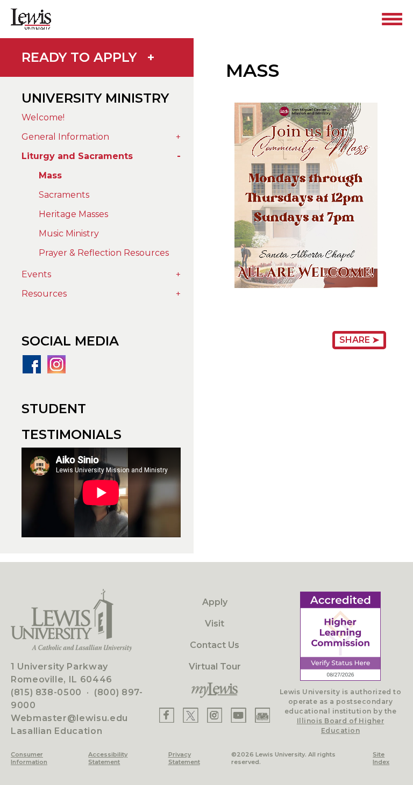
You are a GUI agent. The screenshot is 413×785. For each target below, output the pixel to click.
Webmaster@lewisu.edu (69, 718)
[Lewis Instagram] (214, 715)
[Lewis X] (190, 715)
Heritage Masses (73, 214)
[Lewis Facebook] (166, 715)
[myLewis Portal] (214, 690)
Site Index (381, 758)
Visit (214, 623)
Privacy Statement (184, 758)
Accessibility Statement (107, 758)
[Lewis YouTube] (238, 715)
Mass (50, 175)
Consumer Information (29, 758)
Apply (214, 602)
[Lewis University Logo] (31, 19)
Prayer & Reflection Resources (104, 253)
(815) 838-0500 (46, 692)
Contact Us (214, 645)
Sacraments (64, 195)
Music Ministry (69, 233)
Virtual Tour (215, 666)
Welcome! (43, 117)
